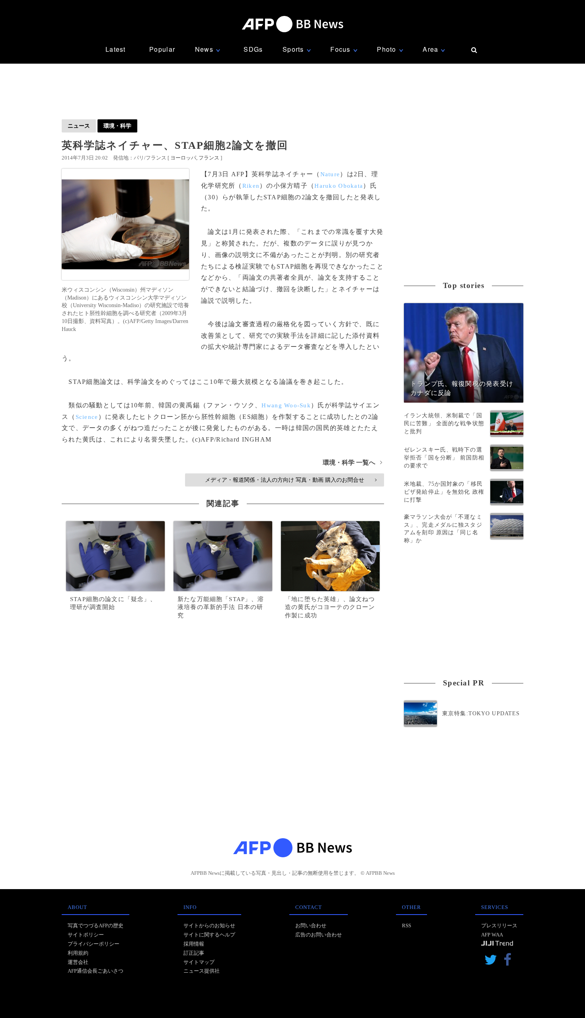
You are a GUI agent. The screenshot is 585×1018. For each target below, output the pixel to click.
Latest (115, 49)
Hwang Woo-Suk (286, 405)
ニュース (79, 126)
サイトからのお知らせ (209, 925)
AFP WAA (492, 935)
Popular (162, 49)
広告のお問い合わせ (318, 935)
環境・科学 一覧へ (352, 462)
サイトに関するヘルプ (209, 935)
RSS (406, 925)
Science (87, 417)
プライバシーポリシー (93, 944)
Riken (250, 186)
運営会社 (78, 962)
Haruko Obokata (338, 186)
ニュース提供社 (201, 971)
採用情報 (193, 944)
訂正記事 (193, 953)
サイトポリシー (86, 935)
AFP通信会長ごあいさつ (95, 971)
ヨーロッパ (183, 158)
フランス (209, 158)
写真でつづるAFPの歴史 (95, 925)
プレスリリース (499, 925)
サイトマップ (198, 962)
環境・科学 (117, 126)
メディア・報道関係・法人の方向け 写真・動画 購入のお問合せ (290, 480)
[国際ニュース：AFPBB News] (292, 24)
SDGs (253, 49)
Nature (330, 174)
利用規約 (78, 953)
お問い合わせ (310, 925)
